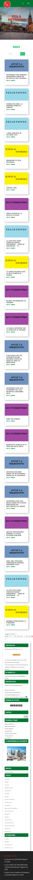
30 (21, 636)
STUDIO (7, 782)
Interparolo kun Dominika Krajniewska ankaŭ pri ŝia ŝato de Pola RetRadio (16, 76)
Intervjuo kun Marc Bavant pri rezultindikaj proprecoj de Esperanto (15, 473)
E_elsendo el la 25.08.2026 (13, 859)
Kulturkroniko (8, 802)
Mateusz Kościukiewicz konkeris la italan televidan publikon (15, 533)
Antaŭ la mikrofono (10, 799)
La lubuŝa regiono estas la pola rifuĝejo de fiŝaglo (15, 273)
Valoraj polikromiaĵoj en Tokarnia (16, 302)
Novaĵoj (7, 796)
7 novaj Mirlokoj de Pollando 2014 (14, 134)
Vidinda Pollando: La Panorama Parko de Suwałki (14, 105)
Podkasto (7, 779)
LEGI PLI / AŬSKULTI (10, 80)
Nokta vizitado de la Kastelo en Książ (14, 214)
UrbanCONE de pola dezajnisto (13, 161)
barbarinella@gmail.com (13, 695)
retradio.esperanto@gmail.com (13, 692)
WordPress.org (8, 847)
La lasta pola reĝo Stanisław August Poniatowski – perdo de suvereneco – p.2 (15, 592)
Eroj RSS (7, 842)
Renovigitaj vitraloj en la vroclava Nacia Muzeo (16, 445)
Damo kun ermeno (13, 419)
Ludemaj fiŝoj (11, 188)
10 (15, 636)
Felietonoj (7, 814)
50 (29, 636)
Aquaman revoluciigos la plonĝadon (16, 622)
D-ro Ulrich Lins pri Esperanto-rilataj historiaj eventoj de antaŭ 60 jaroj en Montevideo (14, 358)
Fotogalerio (8, 805)
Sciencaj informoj (9, 811)
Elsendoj (7, 793)
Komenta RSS (8, 845)
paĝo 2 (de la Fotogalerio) (11, 808)
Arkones (7, 785)
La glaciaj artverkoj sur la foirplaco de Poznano (16, 329)
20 (18, 636)
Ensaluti (7, 839)
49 (26, 636)
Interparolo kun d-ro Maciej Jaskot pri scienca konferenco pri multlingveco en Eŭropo (16, 503)
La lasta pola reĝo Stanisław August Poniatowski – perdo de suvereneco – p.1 (15, 243)
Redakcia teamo (9, 788)
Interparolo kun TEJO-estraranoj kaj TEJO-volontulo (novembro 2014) (14, 390)
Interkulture (8, 790)
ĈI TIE (22, 676)
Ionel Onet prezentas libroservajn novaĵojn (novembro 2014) (15, 563)
